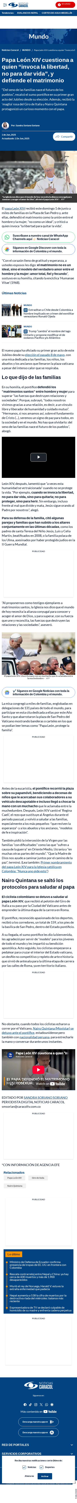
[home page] (38, 1385)
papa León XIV (15, 208)
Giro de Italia (38, 1178)
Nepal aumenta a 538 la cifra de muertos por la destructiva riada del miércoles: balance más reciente (38, 1298)
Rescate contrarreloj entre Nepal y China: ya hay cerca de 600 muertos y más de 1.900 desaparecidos (39, 1276)
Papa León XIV (14, 1178)
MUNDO (26, 50)
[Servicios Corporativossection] (71, 1453)
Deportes (50, 1467)
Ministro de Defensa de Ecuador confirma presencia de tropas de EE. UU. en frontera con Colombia (38, 1264)
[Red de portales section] (71, 1444)
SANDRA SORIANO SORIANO (46, 1097)
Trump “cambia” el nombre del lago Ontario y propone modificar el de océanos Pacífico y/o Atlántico (47, 334)
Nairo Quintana (14, 1186)
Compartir (64, 137)
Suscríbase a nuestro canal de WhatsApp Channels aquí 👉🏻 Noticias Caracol (40, 237)
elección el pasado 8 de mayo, (45, 355)
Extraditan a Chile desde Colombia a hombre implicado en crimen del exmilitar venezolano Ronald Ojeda (49, 313)
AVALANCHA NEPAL (27, 13)
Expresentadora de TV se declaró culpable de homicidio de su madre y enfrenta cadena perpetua (40, 1309)
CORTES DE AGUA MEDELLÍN (57, 13)
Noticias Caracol (10, 50)
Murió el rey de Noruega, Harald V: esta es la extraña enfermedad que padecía (37, 1287)
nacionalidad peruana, (35, 1037)
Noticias (32, 1467)
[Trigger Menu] (5, 5)
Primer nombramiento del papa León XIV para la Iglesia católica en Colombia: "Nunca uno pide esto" (37, 866)
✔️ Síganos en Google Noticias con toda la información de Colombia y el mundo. (41, 692)
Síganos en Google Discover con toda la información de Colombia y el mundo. (39, 249)
